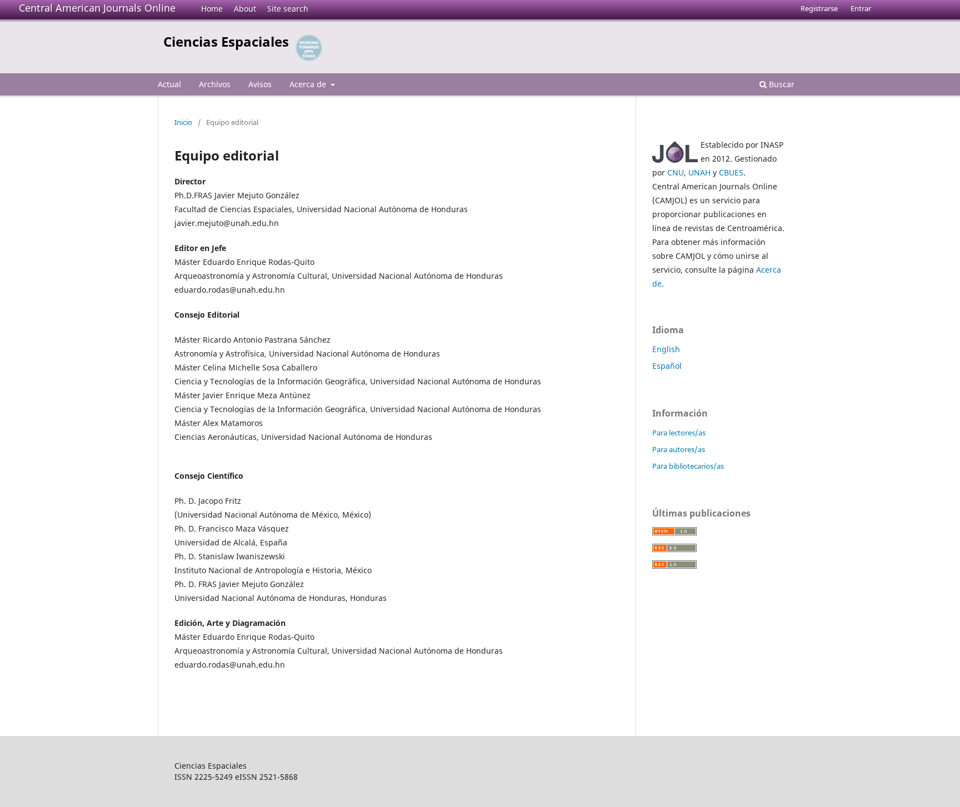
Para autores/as (678, 449)
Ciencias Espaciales (226, 41)
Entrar (861, 8)
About (245, 8)
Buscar (780, 84)
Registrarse (819, 8)
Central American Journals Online (97, 7)
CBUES (731, 172)
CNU (675, 172)
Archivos (215, 84)
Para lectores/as (679, 433)
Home (212, 8)
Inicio (183, 122)
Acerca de (308, 84)
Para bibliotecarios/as (688, 466)
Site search (287, 8)
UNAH (699, 172)
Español (667, 365)
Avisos (260, 84)
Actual (169, 84)
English (666, 349)
